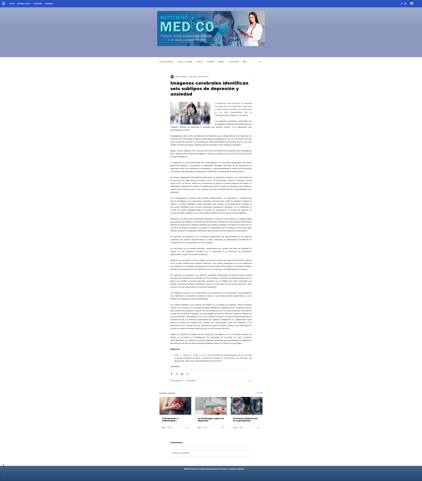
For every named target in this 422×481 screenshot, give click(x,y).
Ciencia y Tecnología (184, 62)
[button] (260, 61)
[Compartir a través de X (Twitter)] (177, 374)
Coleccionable (234, 62)
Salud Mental (175, 366)
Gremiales (210, 62)
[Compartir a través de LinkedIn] (182, 374)
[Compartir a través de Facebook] (171, 374)
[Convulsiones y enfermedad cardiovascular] (175, 406)
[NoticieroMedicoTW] (405, 3)
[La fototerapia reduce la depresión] (211, 406)
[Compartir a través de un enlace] (187, 374)
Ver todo (260, 393)
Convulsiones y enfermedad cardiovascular (170, 419)
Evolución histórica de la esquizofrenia (245, 419)
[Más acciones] (250, 76)
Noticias (221, 62)
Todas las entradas (166, 62)
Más (244, 62)
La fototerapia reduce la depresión (211, 419)
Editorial (200, 62)
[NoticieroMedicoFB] (401, 3)
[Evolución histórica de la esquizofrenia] (247, 406)
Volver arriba (3, 470)
